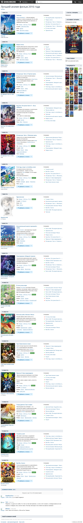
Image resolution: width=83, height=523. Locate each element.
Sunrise (22, 120)
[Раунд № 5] (45, 26)
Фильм (20, 24)
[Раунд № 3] (45, 22)
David (22, 267)
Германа (31, 349)
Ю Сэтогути (23, 234)
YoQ (7, 502)
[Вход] (79, 2)
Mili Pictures (23, 415)
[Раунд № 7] (45, 30)
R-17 (29, 84)
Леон (17, 347)
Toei (22, 474)
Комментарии (8, 489)
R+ (29, 118)
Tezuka (22, 445)
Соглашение (3, 521)
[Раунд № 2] (45, 20)
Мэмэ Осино (34, 79)
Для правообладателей (13, 521)
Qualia (22, 179)
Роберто (18, 350)
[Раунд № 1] (45, 17)
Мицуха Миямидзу (20, 17)
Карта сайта (21, 521)
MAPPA (22, 296)
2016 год (25, 24)
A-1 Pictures (23, 201)
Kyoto (22, 55)
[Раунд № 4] (45, 24)
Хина (23, 172)
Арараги (18, 80)
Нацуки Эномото (20, 230)
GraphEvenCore (9, 495)
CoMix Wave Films (25, 26)
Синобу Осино (30, 142)
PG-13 (29, 24)
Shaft (22, 86)
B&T (22, 325)
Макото (18, 383)
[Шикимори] (8, 2)
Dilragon (8, 508)
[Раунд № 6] (45, 28)
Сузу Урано (23, 287)
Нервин (23, 411)
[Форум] (75, 2)
